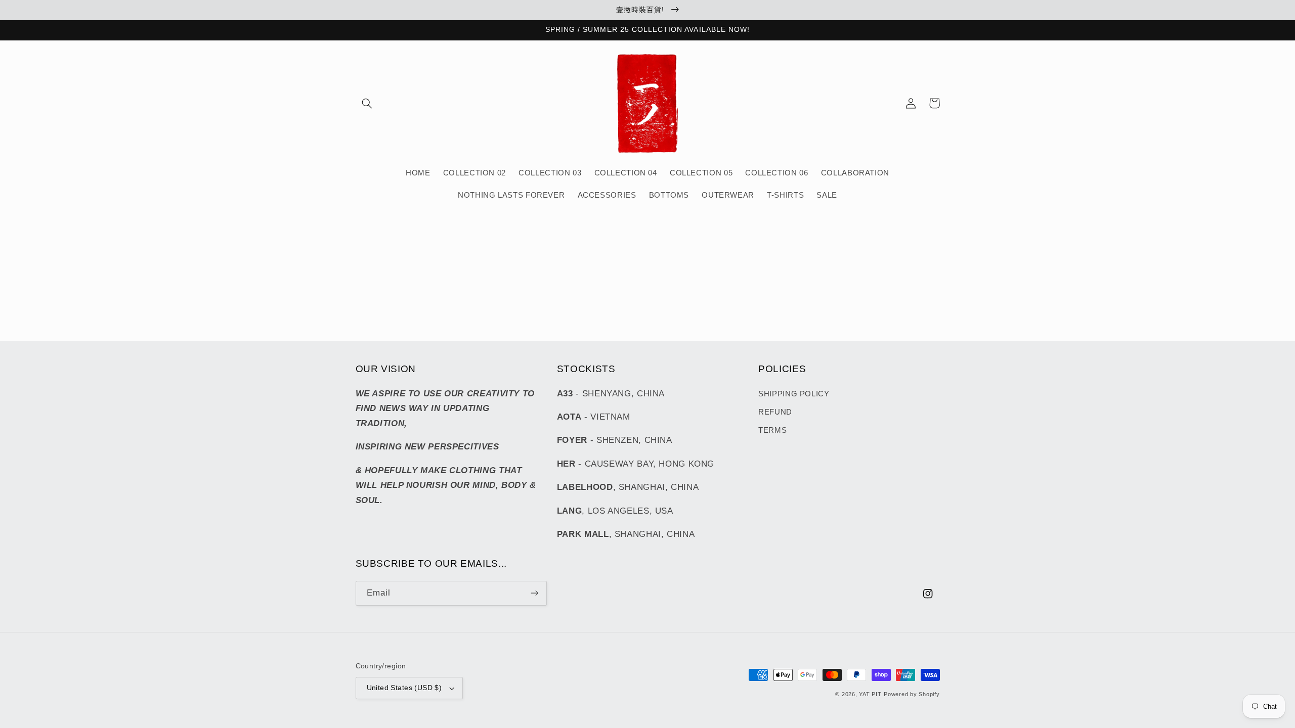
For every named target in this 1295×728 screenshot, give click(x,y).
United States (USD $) (404, 688)
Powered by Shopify (911, 694)
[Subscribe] (534, 593)
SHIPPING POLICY (793, 394)
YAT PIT (870, 694)
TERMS (772, 430)
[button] (367, 103)
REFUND (775, 412)
